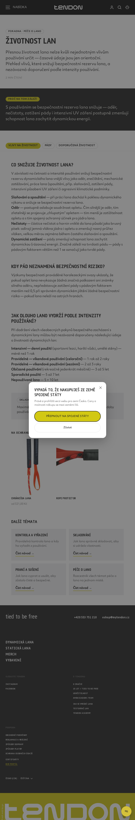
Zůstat (67, 427)
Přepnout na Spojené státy (67, 416)
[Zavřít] (100, 388)
